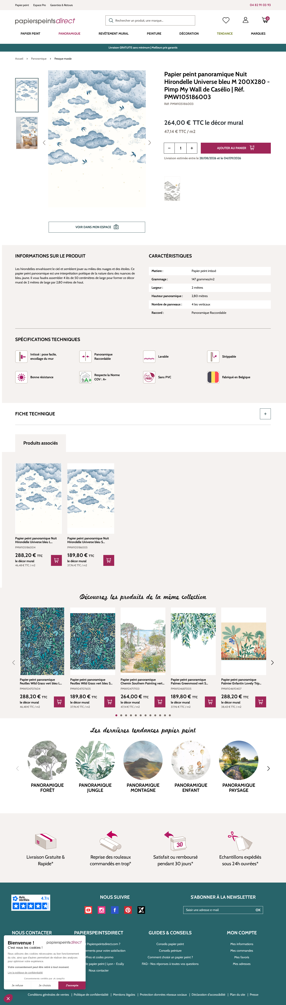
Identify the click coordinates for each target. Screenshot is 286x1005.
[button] (8, 998)
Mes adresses (242, 964)
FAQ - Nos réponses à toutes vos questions (170, 964)
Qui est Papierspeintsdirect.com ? (98, 944)
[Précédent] (44, 142)
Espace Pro (39, 5)
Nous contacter (99, 970)
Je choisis (45, 985)
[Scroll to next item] (270, 662)
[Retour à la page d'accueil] (45, 21)
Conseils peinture (170, 950)
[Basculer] (265, 413)
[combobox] (150, 20)
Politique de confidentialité (91, 994)
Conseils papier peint (170, 944)
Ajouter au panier (232, 148)
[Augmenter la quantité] (191, 148)
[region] (84, 154)
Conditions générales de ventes (48, 994)
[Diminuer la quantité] (169, 148)
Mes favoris (241, 957)
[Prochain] (149, 142)
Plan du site (237, 994)
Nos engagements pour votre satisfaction (98, 950)
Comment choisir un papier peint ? (170, 957)
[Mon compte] (245, 21)
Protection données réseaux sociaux (163, 994)
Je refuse (17, 985)
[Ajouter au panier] (56, 560)
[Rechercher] (110, 20)
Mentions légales (124, 994)
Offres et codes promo (98, 957)
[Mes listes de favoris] (226, 21)
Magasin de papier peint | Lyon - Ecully (98, 964)
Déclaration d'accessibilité (208, 994)
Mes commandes (241, 950)
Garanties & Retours (61, 5)
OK (258, 910)
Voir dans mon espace (93, 227)
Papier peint (22, 5)
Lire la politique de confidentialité (25, 972)
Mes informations (241, 944)
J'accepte (72, 985)
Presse (254, 994)
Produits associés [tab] (40, 443)
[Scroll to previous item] (16, 662)
